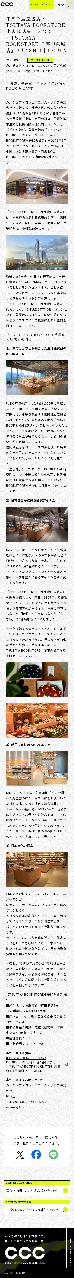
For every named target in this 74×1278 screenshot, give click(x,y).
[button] (37, 1190)
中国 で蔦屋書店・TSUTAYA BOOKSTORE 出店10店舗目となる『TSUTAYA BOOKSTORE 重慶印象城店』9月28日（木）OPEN (33, 1064)
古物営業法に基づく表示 (15, 1273)
